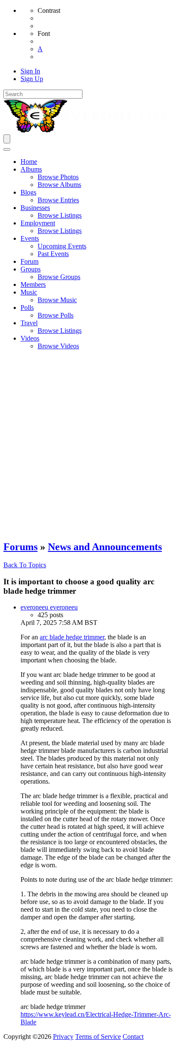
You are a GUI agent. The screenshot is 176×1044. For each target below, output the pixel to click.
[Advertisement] (88, 445)
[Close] (6, 149)
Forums (20, 546)
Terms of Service (98, 1036)
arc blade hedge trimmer (72, 637)
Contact (133, 1036)
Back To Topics (24, 565)
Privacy (63, 1036)
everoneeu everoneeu (49, 607)
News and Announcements (105, 546)
